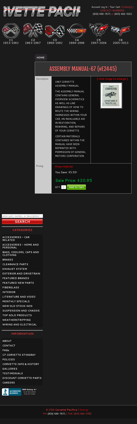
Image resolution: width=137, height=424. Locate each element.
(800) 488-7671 (102, 14)
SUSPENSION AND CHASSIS (21, 310)
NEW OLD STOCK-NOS (17, 306)
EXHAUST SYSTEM (14, 269)
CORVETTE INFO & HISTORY (20, 364)
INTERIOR (8, 292)
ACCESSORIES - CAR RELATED (15, 239)
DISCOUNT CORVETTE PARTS (22, 378)
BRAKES (7, 259)
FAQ (5, 350)
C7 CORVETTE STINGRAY (18, 354)
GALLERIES (9, 368)
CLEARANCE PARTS (15, 264)
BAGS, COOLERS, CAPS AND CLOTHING (20, 254)
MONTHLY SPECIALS (16, 301)
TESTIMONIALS (12, 373)
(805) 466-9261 (123, 14)
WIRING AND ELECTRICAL (19, 324)
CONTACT (8, 345)
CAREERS (8, 382)
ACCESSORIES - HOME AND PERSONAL (20, 246)
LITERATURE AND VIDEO (18, 296)
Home (41, 57)
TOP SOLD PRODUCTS (17, 315)
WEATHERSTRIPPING (16, 320)
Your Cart (115, 7)
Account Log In (99, 7)
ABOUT (7, 341)
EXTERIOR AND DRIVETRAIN (21, 273)
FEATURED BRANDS (15, 278)
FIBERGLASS (10, 287)
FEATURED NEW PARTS (18, 282)
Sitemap (83, 409)
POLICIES (8, 359)
